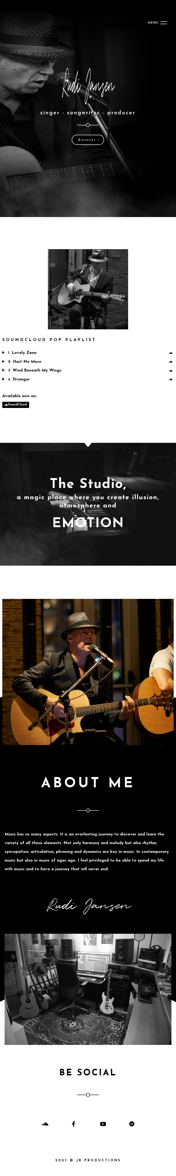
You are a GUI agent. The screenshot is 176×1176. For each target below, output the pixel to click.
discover (88, 140)
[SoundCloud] (171, 353)
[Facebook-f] (73, 1124)
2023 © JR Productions (88, 1160)
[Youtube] (102, 1124)
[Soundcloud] (44, 1124)
